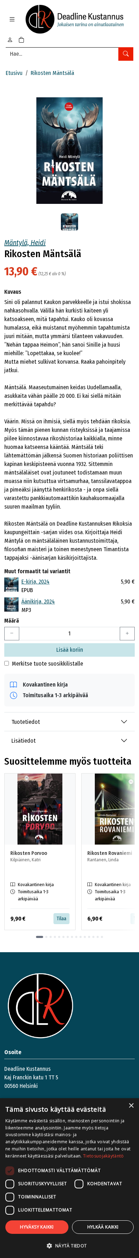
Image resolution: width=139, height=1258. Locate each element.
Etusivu (14, 73)
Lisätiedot (23, 740)
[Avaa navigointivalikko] (12, 19)
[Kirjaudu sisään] (10, 40)
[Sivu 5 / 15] (59, 937)
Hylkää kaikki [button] (103, 1227)
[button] (69, 1245)
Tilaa (61, 919)
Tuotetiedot (25, 722)
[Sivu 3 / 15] (51, 937)
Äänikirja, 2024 (38, 601)
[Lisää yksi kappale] (127, 633)
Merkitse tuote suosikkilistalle (47, 663)
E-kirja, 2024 (35, 581)
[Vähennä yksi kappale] (11, 633)
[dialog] (69, 1178)
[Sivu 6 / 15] (63, 937)
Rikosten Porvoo (28, 853)
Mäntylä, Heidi (25, 242)
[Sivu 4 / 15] (55, 937)
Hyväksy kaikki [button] (37, 1227)
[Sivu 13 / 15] (93, 937)
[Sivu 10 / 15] (80, 937)
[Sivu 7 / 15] (68, 937)
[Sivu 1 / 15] (39, 937)
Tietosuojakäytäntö (103, 1156)
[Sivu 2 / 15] (46, 937)
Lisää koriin (69, 649)
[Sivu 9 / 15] (76, 937)
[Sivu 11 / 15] (85, 937)
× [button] (131, 1105)
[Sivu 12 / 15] (89, 937)
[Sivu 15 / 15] (102, 937)
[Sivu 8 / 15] (72, 937)
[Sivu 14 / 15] (98, 937)
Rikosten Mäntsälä (52, 73)
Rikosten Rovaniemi (109, 853)
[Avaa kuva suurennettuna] (69, 150)
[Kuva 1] (69, 222)
